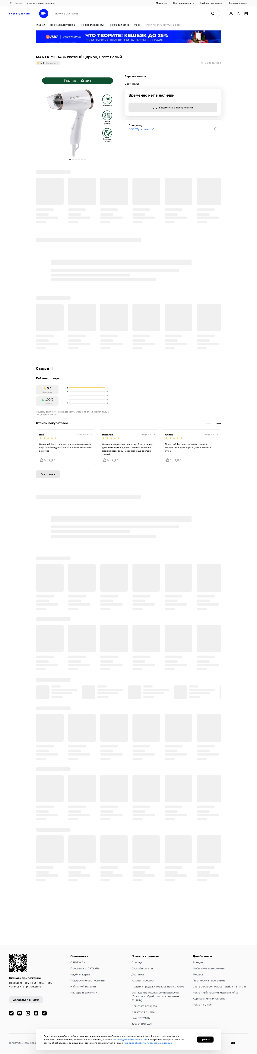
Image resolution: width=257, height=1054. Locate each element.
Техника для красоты (92, 24)
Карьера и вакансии (83, 992)
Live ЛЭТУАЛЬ (141, 1018)
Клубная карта (80, 974)
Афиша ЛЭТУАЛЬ (142, 1024)
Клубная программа (211, 3)
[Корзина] (246, 13)
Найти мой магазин (83, 986)
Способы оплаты (142, 968)
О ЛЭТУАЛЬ (77, 962)
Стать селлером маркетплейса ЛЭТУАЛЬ (219, 986)
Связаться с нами (238, 3)
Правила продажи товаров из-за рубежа (158, 986)
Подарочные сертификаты (87, 980)
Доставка (138, 974)
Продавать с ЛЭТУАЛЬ (85, 968)
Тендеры (198, 974)
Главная (40, 24)
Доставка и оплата (183, 3)
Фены (137, 24)
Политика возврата (144, 1006)
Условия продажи (143, 980)
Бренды (198, 962)
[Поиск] (213, 13)
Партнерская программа (209, 980)
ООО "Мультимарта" (141, 129)
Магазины (161, 3)
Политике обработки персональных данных (147, 1042)
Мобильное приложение (208, 968)
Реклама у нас (202, 1004)
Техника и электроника (62, 24)
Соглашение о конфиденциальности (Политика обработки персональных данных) (155, 996)
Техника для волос (118, 24)
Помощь (137, 962)
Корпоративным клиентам (210, 998)
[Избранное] (238, 13)
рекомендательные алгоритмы (130, 1039)
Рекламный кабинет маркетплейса (216, 992)
